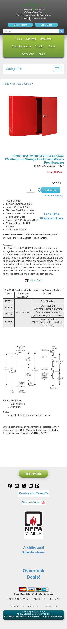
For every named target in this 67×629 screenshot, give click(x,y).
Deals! (33, 577)
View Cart (46, 24)
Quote (52, 46)
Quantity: (57, 182)
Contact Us (28, 53)
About (42, 53)
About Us (39, 599)
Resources (46, 38)
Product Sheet (35, 280)
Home (18, 38)
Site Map (31, 38)
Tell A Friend (33, 473)
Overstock (33, 570)
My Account (20, 24)
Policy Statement (18, 599)
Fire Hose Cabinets (21, 83)
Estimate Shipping (53, 195)
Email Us (33, 606)
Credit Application (21, 46)
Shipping (39, 46)
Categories (14, 69)
